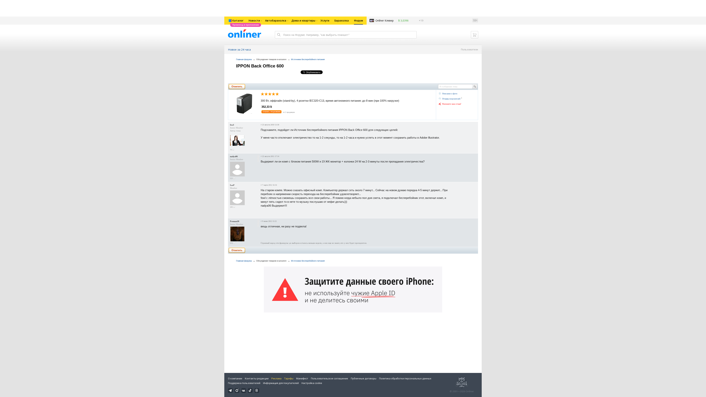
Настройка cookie (312, 383)
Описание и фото (449, 93)
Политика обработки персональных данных (405, 378)
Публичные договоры (363, 378)
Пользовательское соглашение (329, 378)
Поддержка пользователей (244, 383)
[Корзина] (474, 34)
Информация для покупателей (281, 383)
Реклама (276, 378)
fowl (232, 125)
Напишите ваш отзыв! (451, 104)
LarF (232, 185)
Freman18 (234, 221)
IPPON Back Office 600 (260, 65)
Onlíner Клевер (384, 20)
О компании (235, 378)
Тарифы (288, 378)
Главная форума (244, 59)
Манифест (302, 378)
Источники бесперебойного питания (308, 59)
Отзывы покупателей (451, 99)
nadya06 (234, 156)
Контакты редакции (257, 378)
